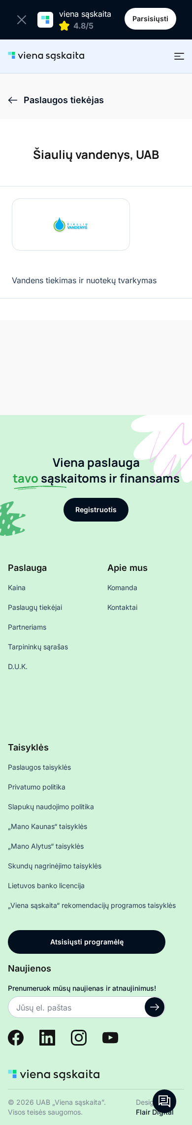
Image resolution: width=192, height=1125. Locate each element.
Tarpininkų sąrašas (38, 646)
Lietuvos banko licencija (46, 885)
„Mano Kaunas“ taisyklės (47, 826)
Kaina (17, 587)
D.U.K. (18, 666)
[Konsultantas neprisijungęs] (164, 1101)
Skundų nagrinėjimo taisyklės (54, 866)
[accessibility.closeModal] (24, 20)
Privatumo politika (36, 787)
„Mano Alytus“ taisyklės (46, 846)
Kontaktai (122, 607)
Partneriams (27, 627)
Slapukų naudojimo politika (51, 806)
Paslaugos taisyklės (39, 767)
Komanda (122, 587)
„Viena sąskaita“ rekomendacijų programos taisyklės (92, 905)
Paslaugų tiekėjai (35, 607)
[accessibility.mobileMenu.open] (179, 56)
